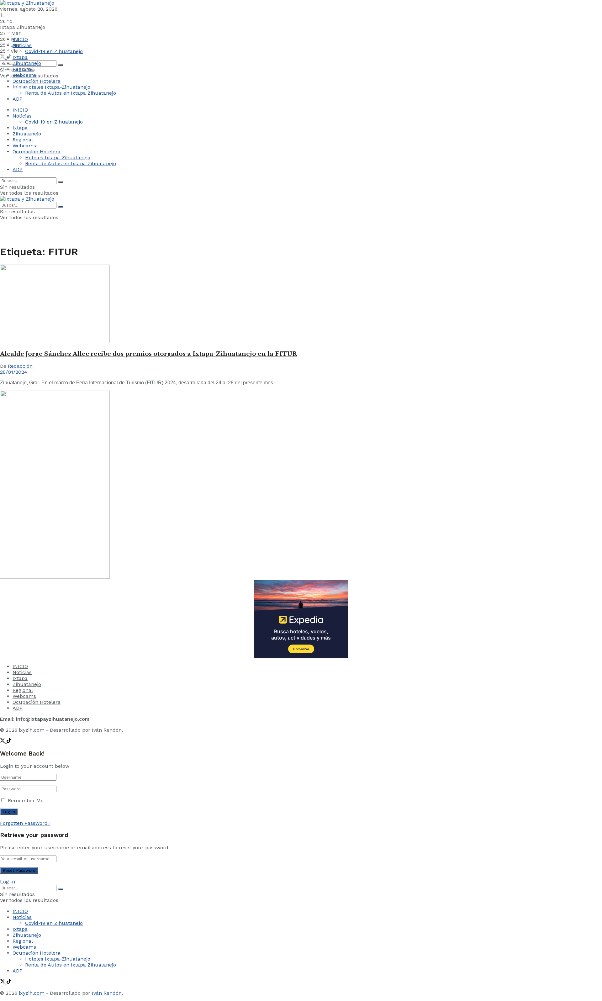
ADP (18, 99)
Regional (23, 69)
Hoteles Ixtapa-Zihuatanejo (57, 87)
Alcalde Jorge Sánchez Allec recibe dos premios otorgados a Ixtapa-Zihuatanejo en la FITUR (148, 353)
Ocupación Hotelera (37, 81)
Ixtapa (20, 57)
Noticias (22, 45)
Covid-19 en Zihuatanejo (54, 51)
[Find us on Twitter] (3, 57)
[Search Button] (60, 65)
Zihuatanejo (27, 63)
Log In (7, 882)
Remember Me (26, 800)
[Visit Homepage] (27, 3)
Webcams (24, 75)
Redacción (20, 366)
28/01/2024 (13, 372)
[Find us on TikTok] (9, 741)
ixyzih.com (32, 730)
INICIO (20, 39)
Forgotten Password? (25, 823)
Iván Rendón (107, 730)
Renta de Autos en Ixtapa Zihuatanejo (70, 93)
